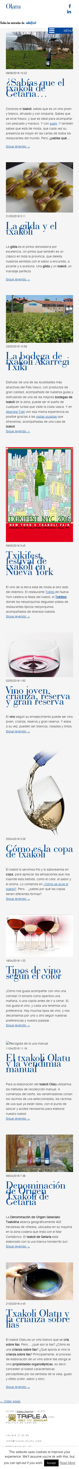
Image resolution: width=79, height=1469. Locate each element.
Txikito (50, 592)
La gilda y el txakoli (31, 228)
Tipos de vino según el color (33, 973)
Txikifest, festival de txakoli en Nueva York (29, 563)
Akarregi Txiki (15, 412)
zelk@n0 (31, 23)
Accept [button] (51, 1463)
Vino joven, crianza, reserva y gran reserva (38, 696)
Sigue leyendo (18, 146)
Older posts (10, 1401)
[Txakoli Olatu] (13, 9)
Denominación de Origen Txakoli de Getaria (35, 1193)
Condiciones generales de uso (30, 1417)
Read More (67, 1463)
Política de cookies (21, 1422)
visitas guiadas (46, 417)
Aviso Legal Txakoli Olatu (26, 1411)
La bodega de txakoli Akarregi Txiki (37, 361)
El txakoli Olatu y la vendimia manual (38, 1063)
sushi (53, 123)
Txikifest (60, 597)
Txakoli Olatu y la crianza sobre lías (38, 1319)
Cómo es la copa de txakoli (39, 851)
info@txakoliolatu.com (24, 1441)
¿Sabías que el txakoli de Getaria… (35, 88)
